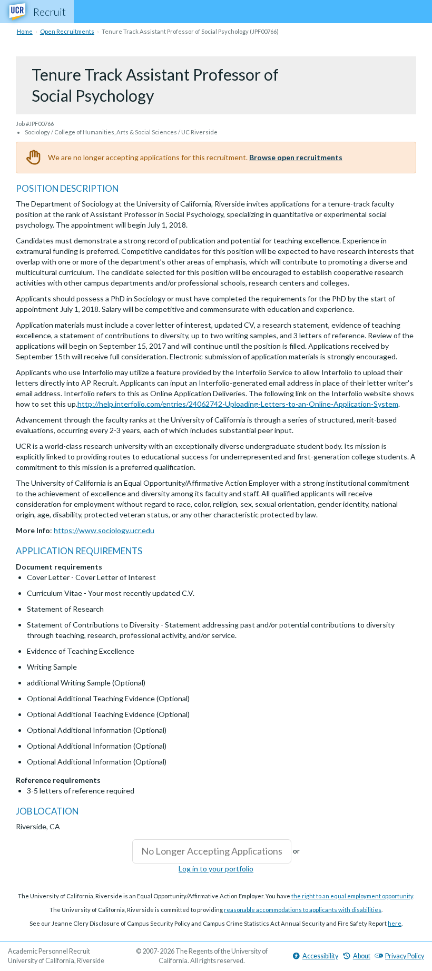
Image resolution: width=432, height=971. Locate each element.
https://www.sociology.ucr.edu (104, 530)
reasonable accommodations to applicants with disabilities (302, 909)
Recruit (49, 11)
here (394, 923)
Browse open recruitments (295, 157)
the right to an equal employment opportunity (352, 895)
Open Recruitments (67, 31)
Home (25, 31)
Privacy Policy (404, 956)
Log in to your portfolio (216, 868)
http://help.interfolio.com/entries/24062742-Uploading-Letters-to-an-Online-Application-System (237, 403)
